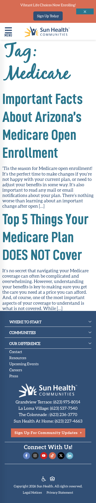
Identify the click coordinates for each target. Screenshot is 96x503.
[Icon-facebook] (26, 455)
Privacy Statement (60, 492)
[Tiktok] (52, 455)
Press (13, 376)
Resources (17, 357)
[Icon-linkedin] (69, 455)
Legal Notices (32, 492)
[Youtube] (43, 455)
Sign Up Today (48, 16)
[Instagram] (35, 455)
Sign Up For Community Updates (46, 432)
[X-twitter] (61, 455)
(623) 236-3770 (63, 414)
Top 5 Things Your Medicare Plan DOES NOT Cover (45, 237)
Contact (15, 351)
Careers (15, 370)
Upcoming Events (24, 364)
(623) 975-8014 (66, 401)
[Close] (85, 11)
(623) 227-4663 (68, 421)
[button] (8, 32)
